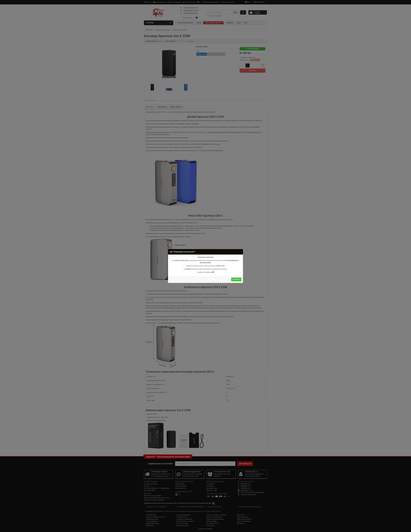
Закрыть (237, 279)
